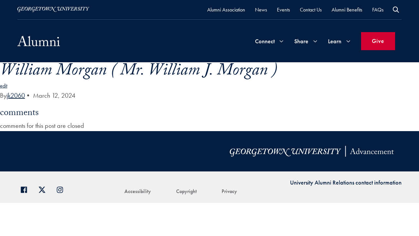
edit (3, 85)
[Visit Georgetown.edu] (53, 9)
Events (283, 9)
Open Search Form (396, 9)
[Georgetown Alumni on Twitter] (44, 189)
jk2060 (16, 95)
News (261, 9)
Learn (334, 41)
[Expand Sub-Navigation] (281, 41)
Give (378, 41)
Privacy (229, 191)
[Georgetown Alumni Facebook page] (26, 189)
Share (301, 41)
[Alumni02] (38, 41)
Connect (265, 41)
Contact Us (311, 9)
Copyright (186, 191)
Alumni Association (226, 9)
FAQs (378, 9)
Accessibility (137, 191)
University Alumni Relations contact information (346, 182)
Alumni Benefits (347, 9)
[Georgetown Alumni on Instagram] (62, 189)
